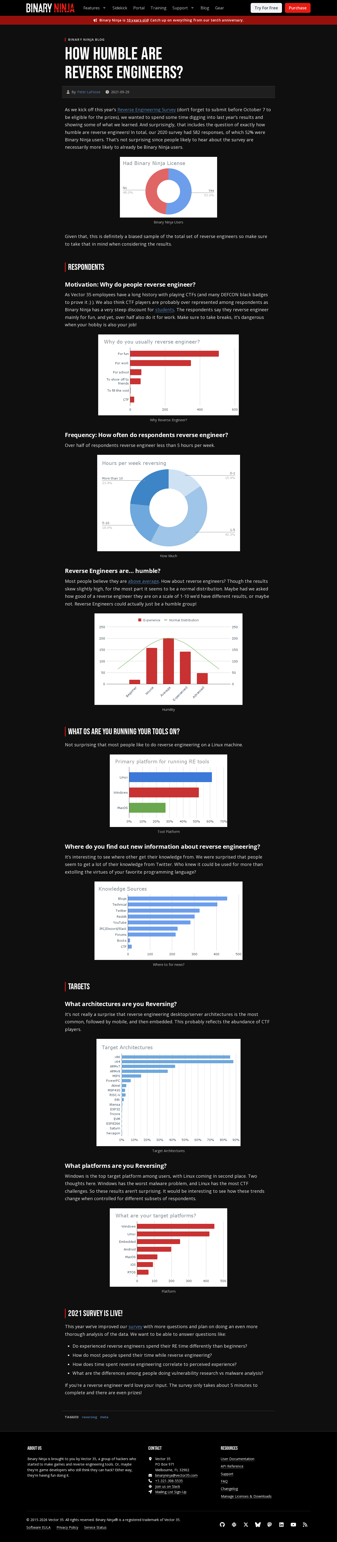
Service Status (95, 1527)
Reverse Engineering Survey (146, 109)
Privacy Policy (67, 1527)
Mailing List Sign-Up (171, 1491)
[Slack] (234, 1524)
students (164, 309)
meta (104, 1417)
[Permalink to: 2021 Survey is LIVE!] (129, 1314)
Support (180, 8)
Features (91, 8)
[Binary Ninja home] (50, 8)
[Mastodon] (269, 1524)
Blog (205, 8)
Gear (219, 8)
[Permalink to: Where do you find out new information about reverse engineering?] (264, 847)
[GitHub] (222, 1524)
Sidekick (119, 8)
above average (143, 581)
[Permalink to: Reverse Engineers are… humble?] (165, 571)
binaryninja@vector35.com (176, 1475)
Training (158, 8)
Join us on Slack (167, 1486)
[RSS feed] (305, 1524)
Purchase (298, 8)
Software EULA (38, 1527)
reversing (89, 1417)
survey (135, 1326)
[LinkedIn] (281, 1524)
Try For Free (266, 8)
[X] (246, 1524)
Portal (139, 8)
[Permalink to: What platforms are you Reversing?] (171, 1166)
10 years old (137, 20)
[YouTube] (293, 1524)
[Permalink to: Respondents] (111, 268)
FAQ (224, 1481)
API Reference (232, 1466)
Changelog (229, 1488)
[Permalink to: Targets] (96, 987)
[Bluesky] (257, 1524)
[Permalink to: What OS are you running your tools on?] (186, 732)
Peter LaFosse (88, 92)
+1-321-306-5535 (169, 1480)
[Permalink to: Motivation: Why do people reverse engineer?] (200, 284)
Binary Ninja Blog (86, 39)
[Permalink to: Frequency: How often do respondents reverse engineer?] (232, 435)
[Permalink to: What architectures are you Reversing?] (181, 1004)
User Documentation (237, 1458)
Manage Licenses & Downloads (246, 1496)
